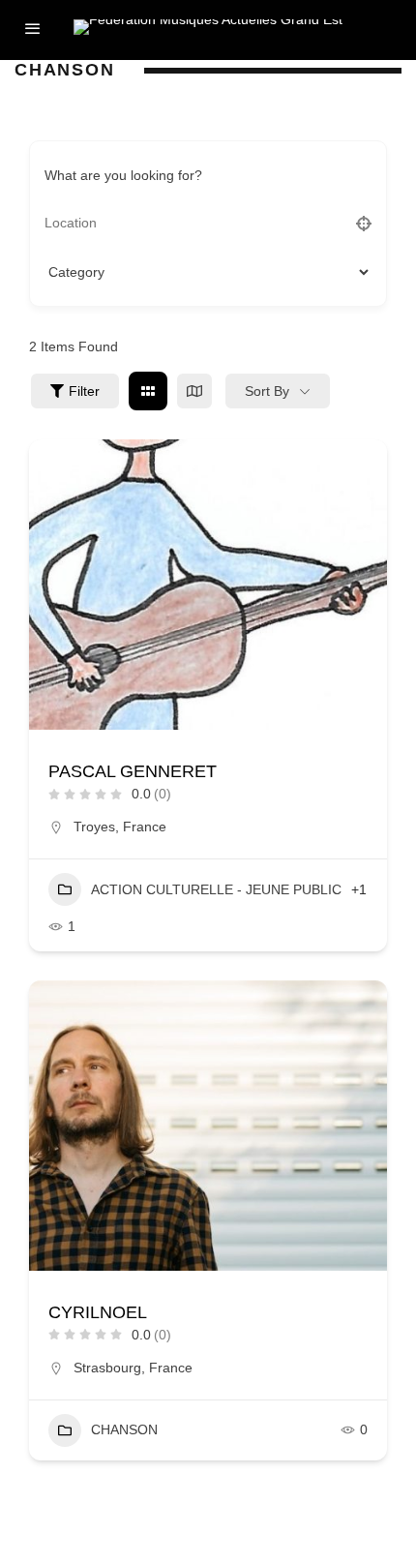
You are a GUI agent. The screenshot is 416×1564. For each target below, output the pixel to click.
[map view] (194, 391)
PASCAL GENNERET (132, 771)
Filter (84, 391)
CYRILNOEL (97, 1312)
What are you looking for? (123, 175)
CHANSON (124, 1429)
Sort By (267, 391)
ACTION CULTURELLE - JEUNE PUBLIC (216, 889)
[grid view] (148, 391)
